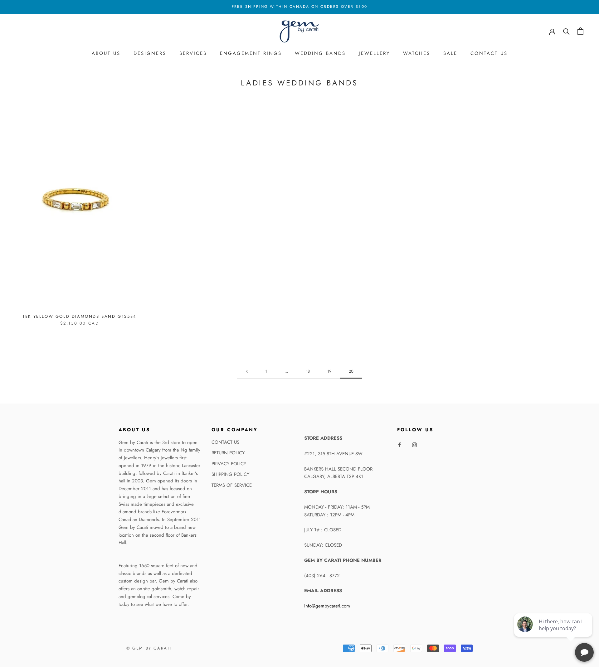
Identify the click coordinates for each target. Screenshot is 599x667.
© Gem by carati (149, 648)
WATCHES (416, 53)
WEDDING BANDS (320, 53)
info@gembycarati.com (327, 605)
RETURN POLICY (228, 452)
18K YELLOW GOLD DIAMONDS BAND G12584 (79, 316)
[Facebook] (399, 444)
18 (308, 371)
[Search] (566, 31)
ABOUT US (106, 53)
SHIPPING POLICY (230, 474)
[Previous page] (246, 371)
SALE (450, 53)
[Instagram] (414, 444)
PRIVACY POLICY (229, 463)
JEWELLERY (374, 53)
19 (329, 371)
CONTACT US (489, 53)
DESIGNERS (150, 53)
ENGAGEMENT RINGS (251, 53)
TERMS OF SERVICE (232, 485)
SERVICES (193, 53)
